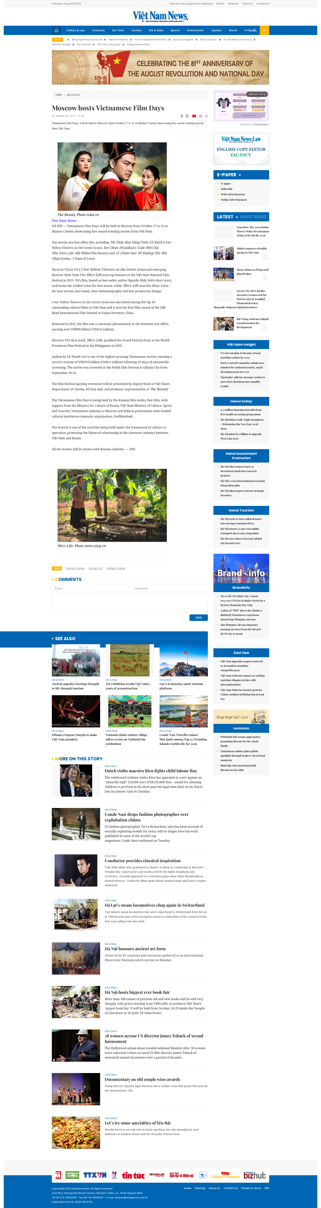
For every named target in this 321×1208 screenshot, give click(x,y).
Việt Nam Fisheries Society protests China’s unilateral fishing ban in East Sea (242, 694)
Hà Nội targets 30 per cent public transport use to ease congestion (240, 531)
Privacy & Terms (251, 1188)
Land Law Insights (183, 39)
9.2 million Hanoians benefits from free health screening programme (241, 412)
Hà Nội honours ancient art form (135, 948)
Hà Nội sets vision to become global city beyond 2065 (241, 541)
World (233, 30)
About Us (248, 3)
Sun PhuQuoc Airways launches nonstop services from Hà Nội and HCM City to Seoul (241, 629)
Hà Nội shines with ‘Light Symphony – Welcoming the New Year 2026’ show (242, 424)
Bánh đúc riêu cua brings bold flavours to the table (238, 768)
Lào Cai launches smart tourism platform (181, 686)
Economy (98, 30)
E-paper (226, 175)
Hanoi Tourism (208, 39)
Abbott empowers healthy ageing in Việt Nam (252, 250)
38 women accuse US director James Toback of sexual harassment (154, 1038)
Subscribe (227, 189)
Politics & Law (76, 30)
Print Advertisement (233, 194)
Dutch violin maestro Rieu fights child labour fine (151, 770)
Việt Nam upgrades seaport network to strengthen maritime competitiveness (242, 665)
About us (214, 1188)
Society (136, 30)
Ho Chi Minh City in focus (238, 39)
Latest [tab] (225, 217)
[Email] (206, 116)
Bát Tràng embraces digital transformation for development (253, 323)
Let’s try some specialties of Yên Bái (138, 1123)
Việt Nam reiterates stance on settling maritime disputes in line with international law (243, 680)
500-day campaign (109, 44)
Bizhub (220, 3)
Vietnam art (95, 568)
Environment (195, 30)
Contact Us (262, 3)
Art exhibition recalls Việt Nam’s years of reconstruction (128, 686)
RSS (267, 1188)
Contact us (231, 1188)
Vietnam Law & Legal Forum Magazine (191, 3)
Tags (57, 568)
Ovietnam (233, 3)
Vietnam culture (75, 568)
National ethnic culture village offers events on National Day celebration (126, 739)
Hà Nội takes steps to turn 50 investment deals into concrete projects (239, 471)
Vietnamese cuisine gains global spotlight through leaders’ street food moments (243, 755)
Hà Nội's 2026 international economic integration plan (243, 483)
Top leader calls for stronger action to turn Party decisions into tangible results (243, 381)
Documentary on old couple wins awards (142, 1079)
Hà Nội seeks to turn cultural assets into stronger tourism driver (241, 521)
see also (65, 638)
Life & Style (156, 30)
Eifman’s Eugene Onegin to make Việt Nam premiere (74, 737)
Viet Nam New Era (118, 39)
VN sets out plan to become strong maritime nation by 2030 (241, 355)
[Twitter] (187, 116)
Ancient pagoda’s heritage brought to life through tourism (75, 686)
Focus (57, 39)
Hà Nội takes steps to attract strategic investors (242, 493)
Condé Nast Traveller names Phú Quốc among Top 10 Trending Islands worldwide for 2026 (183, 739)
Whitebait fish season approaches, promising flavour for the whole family (241, 741)
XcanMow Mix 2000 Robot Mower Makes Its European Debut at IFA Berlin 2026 (253, 231)
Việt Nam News (160, 16)
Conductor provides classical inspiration (143, 860)
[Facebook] (182, 116)
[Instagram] (200, 116)
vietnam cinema (115, 568)
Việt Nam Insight (61, 44)
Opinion (216, 30)
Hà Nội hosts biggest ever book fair (137, 992)
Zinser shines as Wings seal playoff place (252, 271)
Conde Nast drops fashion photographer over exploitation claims (147, 817)
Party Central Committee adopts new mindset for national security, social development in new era (243, 367)
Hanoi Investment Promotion (151, 39)
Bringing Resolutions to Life (87, 39)
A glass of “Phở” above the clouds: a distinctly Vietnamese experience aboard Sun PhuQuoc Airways (241, 615)
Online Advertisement (234, 199)
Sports (175, 30)
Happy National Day (138, 44)
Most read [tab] (253, 217)
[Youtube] (194, 116)
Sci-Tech (118, 30)
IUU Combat (84, 44)
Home (59, 94)
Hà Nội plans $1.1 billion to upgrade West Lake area (241, 436)
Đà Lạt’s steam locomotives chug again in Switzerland (155, 905)
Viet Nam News (64, 220)
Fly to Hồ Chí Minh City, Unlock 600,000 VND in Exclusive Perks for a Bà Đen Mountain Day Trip (243, 600)
